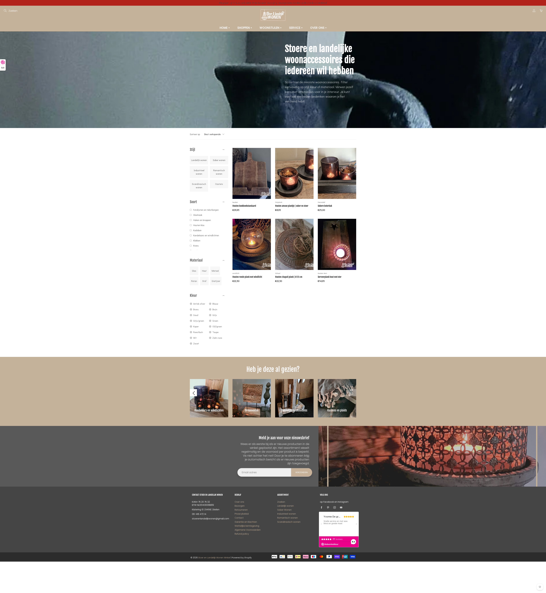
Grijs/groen (198, 320)
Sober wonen (219, 160)
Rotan (194, 280)
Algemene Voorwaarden (248, 529)
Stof (204, 280)
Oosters (219, 183)
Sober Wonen (284, 509)
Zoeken (281, 501)
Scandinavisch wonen (199, 185)
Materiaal (196, 260)
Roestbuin (198, 332)
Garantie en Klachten (246, 521)
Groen (215, 320)
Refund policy (242, 533)
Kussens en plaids (337, 410)
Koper (196, 326)
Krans (196, 245)
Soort (193, 202)
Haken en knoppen (202, 220)
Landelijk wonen (199, 160)
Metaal (215, 270)
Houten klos (198, 225)
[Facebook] (321, 507)
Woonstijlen (270, 28)
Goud (195, 315)
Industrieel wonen (199, 172)
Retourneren (241, 509)
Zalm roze (217, 337)
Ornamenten (251, 410)
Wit (195, 337)
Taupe (215, 332)
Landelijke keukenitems (294, 410)
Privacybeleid (242, 513)
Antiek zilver (199, 303)
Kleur (193, 295)
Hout (204, 270)
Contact (239, 517)
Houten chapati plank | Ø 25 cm (288, 276)
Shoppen (244, 28)
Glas (194, 270)
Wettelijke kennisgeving (247, 525)
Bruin (214, 309)
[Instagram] (334, 507)
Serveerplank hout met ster (329, 276)
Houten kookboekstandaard (244, 205)
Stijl (192, 149)
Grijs (214, 315)
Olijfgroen (217, 326)
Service (295, 28)
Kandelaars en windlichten (206, 235)
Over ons (317, 28)
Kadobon (197, 230)
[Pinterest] (327, 507)
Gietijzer (216, 280)
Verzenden (301, 472)
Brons (196, 309)
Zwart (196, 343)
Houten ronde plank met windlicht (247, 276)
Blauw (215, 303)
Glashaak (197, 214)
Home (224, 28)
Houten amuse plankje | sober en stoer (291, 205)
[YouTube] (341, 507)
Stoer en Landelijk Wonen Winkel (214, 557)
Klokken (196, 240)
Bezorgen (240, 505)
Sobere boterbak (325, 205)
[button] (193, 392)
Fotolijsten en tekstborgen (206, 209)
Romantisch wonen (219, 172)
